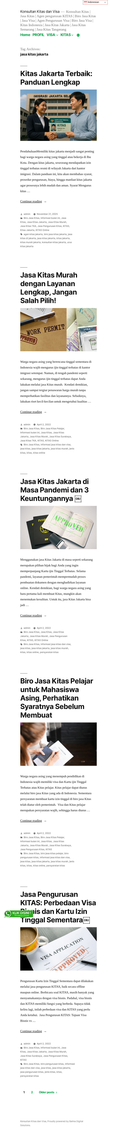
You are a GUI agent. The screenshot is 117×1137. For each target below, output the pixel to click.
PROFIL (38, 35)
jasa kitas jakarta (46, 238)
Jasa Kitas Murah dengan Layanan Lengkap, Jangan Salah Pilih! (48, 288)
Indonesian (93, 2)
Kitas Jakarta (27, 230)
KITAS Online (42, 230)
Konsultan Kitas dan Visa (39, 11)
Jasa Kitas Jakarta (37, 222)
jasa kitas (25, 448)
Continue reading (33, 201)
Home (25, 35)
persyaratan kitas (49, 652)
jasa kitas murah (59, 448)
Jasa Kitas (46, 432)
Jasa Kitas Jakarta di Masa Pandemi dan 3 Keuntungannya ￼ (54, 490)
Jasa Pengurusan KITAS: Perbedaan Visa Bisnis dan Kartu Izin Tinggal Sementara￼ (58, 907)
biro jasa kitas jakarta (55, 234)
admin (27, 214)
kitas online (39, 452)
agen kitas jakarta (33, 234)
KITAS (65, 35)
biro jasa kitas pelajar (52, 853)
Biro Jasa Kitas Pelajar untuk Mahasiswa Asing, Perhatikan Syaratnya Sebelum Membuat (56, 698)
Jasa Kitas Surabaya (60, 436)
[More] (78, 35)
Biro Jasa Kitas (31, 218)
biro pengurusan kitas (52, 1064)
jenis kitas (50, 1072)
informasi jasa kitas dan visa (55, 444)
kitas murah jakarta (30, 242)
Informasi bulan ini (50, 218)
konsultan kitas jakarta (54, 242)
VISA (51, 35)
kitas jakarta (63, 238)
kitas (29, 452)
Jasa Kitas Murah (57, 222)
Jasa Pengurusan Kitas (50, 226)
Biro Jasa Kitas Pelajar (52, 428)
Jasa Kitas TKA (28, 226)
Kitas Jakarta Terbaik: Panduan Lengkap (56, 77)
